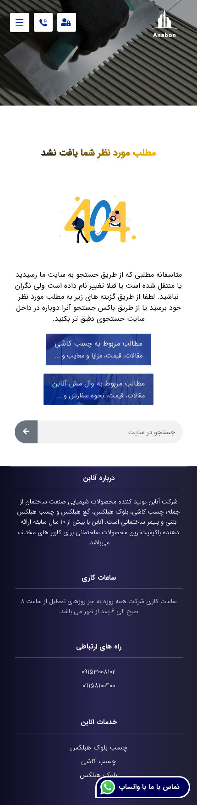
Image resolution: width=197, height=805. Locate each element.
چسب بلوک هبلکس (98, 747)
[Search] (26, 431)
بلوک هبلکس (98, 775)
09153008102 (98, 671)
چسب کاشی (98, 761)
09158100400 (98, 685)
